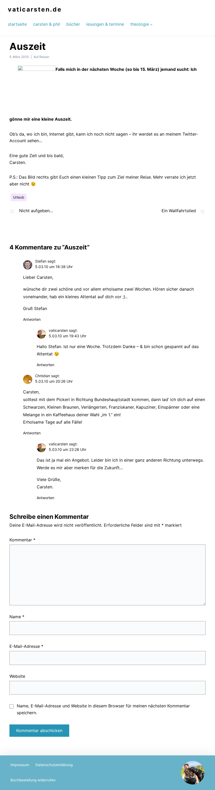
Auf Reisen (41, 57)
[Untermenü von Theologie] (151, 24)
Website (17, 676)
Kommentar (22, 539)
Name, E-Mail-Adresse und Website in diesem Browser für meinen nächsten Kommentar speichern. (103, 709)
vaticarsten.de (35, 9)
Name (16, 616)
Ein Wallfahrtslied (179, 210)
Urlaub (18, 197)
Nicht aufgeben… (36, 210)
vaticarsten (58, 330)
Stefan (40, 261)
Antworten (32, 319)
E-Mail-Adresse (26, 646)
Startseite (17, 24)
